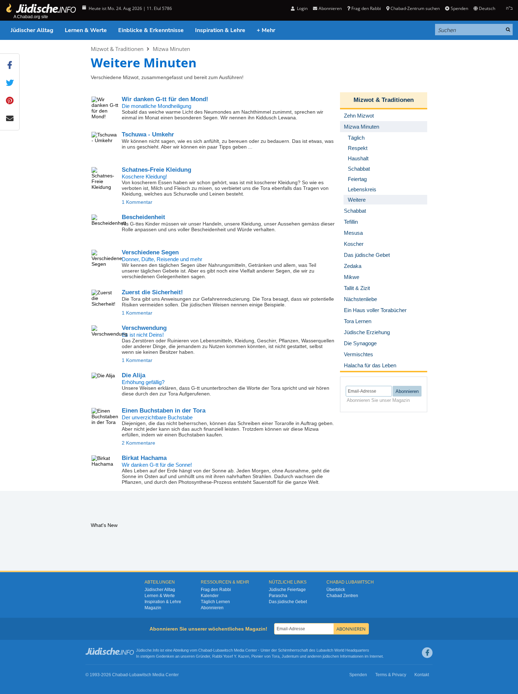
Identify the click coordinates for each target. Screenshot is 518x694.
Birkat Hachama (144, 458)
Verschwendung (144, 328)
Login (302, 8)
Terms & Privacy (390, 674)
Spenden (459, 8)
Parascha (278, 595)
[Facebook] (427, 652)
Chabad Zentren (342, 595)
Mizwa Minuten (171, 48)
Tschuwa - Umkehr (148, 134)
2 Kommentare (138, 443)
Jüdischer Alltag (32, 30)
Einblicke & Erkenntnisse (151, 30)
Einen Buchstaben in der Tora (163, 410)
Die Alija (133, 375)
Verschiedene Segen (150, 252)
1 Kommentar (137, 202)
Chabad (205, 650)
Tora (275, 656)
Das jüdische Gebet (288, 601)
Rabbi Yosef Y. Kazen (230, 656)
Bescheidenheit (143, 217)
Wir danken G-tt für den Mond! (165, 99)
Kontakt (421, 674)
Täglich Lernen (215, 601)
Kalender (210, 595)
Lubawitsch (223, 650)
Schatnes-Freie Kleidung (156, 169)
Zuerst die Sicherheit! (152, 292)
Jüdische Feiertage (287, 589)
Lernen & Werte (86, 30)
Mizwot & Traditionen (117, 48)
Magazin (153, 607)
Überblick (335, 589)
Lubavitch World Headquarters (342, 650)
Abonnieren (212, 607)
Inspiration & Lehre (220, 30)
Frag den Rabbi (366, 8)
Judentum (290, 656)
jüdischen (331, 656)
